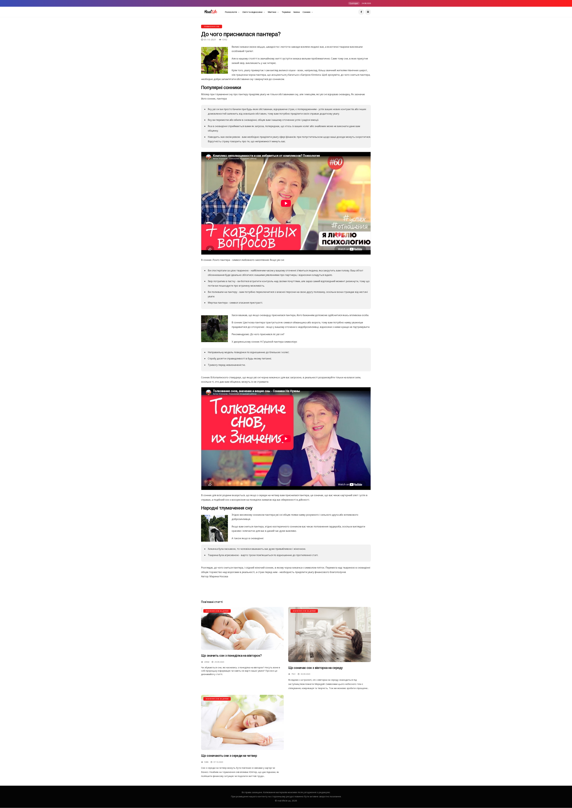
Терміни (286, 11)
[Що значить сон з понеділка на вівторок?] (242, 628)
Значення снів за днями (217, 611)
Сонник (307, 11)
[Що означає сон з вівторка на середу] (329, 634)
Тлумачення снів (211, 26)
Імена (296, 11)
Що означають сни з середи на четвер (229, 756)
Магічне (272, 11)
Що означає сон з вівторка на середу (315, 668)
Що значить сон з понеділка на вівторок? (231, 655)
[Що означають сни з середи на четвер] (242, 722)
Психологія (231, 11)
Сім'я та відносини (252, 11)
